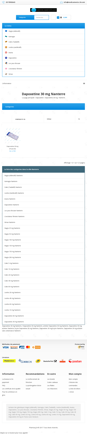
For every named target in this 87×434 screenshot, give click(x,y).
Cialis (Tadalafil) (50, 407)
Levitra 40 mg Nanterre (12, 298)
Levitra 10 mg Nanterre (12, 310)
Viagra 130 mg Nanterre (12, 246)
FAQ (3, 385)
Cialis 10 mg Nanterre (11, 269)
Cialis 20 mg (65, 412)
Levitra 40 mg (36, 414)
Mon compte (73, 379)
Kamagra (41, 407)
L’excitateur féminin (36, 410)
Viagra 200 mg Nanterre (12, 257)
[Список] (8, 119)
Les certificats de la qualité (11, 389)
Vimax (46, 410)
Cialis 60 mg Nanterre (11, 287)
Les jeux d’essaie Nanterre (13, 211)
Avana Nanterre (9, 199)
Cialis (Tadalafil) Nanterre (13, 187)
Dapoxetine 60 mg (68, 414)
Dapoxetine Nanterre (11, 205)
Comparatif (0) (20, 119)
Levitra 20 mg (25, 414)
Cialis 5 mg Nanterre (11, 263)
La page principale (28, 98)
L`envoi (71, 392)
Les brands (51, 379)
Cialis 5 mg (47, 412)
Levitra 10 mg (56, 414)
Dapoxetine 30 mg (51, 98)
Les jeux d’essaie (23, 410)
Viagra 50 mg (63, 410)
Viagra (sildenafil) (31, 407)
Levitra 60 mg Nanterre (12, 304)
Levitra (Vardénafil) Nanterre (14, 193)
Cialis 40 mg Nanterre (11, 281)
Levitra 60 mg (46, 414)
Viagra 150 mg (27, 412)
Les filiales (50, 385)
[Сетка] (5, 119)
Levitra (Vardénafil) (62, 407)
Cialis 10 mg (56, 412)
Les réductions (52, 389)
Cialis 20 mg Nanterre (11, 275)
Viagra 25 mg (53, 410)
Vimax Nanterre (9, 222)
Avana (72, 407)
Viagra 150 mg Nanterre (12, 251)
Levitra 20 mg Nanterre (12, 292)
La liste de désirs (74, 389)
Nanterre (62, 98)
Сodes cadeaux (52, 382)
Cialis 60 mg (16, 414)
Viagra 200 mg (38, 412)
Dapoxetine (40, 98)
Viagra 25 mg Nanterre (12, 228)
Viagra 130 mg (17, 412)
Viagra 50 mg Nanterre (12, 234)
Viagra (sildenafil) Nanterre (13, 175)
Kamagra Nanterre (10, 181)
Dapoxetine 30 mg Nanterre (14, 322)
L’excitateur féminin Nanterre (14, 216)
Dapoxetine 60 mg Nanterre (14, 316)
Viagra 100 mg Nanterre (12, 240)
